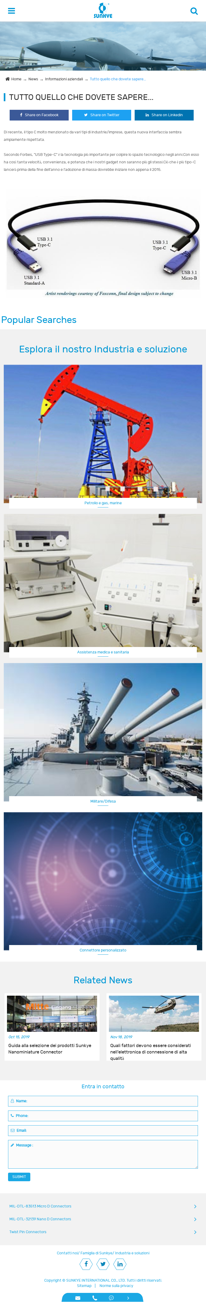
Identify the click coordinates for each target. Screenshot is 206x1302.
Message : (24, 1145)
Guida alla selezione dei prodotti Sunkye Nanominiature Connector (49, 1049)
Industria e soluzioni (132, 1253)
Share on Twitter (104, 115)
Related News (103, 980)
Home (16, 79)
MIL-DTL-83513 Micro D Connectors (40, 1206)
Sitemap (84, 1286)
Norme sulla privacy (116, 1286)
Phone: (21, 1115)
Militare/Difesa (103, 801)
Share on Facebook (41, 115)
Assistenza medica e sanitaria (103, 652)
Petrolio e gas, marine (103, 503)
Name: (21, 1101)
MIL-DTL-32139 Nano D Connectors (40, 1219)
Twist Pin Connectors (27, 1232)
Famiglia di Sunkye (96, 1253)
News (33, 79)
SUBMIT (19, 1177)
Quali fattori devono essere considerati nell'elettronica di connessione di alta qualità (150, 1049)
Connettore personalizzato (103, 950)
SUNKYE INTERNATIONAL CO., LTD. (96, 1280)
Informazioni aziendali (64, 79)
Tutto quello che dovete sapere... (118, 79)
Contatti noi (67, 1253)
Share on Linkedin (167, 115)
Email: (21, 1130)
